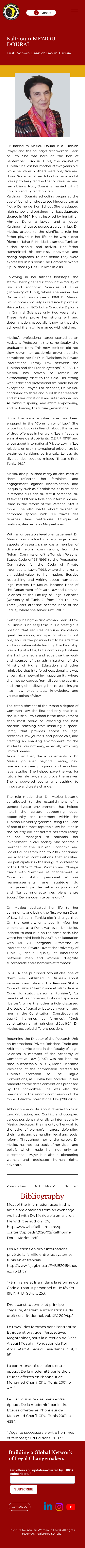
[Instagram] (59, 1507)
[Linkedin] (48, 1507)
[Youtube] (71, 1507)
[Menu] (74, 11)
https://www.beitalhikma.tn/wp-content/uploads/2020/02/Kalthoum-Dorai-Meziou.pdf (39, 1232)
